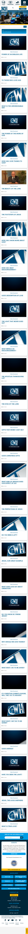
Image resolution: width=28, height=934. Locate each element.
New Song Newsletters (14, 888)
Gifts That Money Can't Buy (13, 430)
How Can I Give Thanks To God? (12, 162)
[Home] (4, 9)
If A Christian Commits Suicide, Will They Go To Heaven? (14, 694)
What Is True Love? (9, 826)
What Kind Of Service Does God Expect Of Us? (12, 482)
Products (7, 881)
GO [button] (25, 26)
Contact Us (14, 895)
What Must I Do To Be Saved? (13, 667)
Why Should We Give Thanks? (13, 642)
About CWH (7, 876)
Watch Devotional (14, 51)
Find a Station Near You (14, 869)
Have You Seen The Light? (12, 774)
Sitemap (21, 923)
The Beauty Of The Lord (11, 188)
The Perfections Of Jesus (12, 509)
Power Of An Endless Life (12, 54)
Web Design (21, 916)
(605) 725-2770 (14, 897)
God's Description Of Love (12, 295)
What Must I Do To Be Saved (20, 877)
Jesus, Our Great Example (12, 561)
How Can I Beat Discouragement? (9, 268)
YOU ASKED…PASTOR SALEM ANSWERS (20, 881)
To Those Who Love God (11, 80)
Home (3, 923)
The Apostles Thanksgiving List (13, 377)
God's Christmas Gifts (11, 455)
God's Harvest (7, 748)
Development (5, 917)
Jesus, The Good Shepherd (12, 800)
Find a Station (23, 6)
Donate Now (14, 853)
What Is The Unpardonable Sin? (12, 106)
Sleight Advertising (12, 917)
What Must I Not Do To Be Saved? (12, 722)
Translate (23, 8)
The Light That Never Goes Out (12, 322)
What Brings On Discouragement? (9, 349)
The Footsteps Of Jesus (11, 214)
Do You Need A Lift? (9, 535)
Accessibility (11, 923)
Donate (26, 931)
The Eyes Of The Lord (10, 404)
